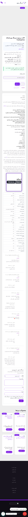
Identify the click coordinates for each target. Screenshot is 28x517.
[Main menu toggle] (5, 3)
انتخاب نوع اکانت (22, 73)
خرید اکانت (14, 492)
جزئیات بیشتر (21, 48)
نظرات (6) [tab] (23, 99)
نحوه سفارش (14, 469)
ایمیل (22, 391)
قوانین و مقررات (14, 488)
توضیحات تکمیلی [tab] (22, 97)
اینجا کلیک (4, 105)
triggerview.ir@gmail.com (14, 507)
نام (23, 387)
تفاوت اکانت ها (14, 467)
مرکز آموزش (14, 471)
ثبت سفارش (21, 429)
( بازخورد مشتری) (16, 87)
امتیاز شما (22, 376)
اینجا (6, 157)
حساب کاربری (14, 482)
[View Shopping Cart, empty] (2, 3)
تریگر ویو (20, 3)
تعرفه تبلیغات (14, 490)
